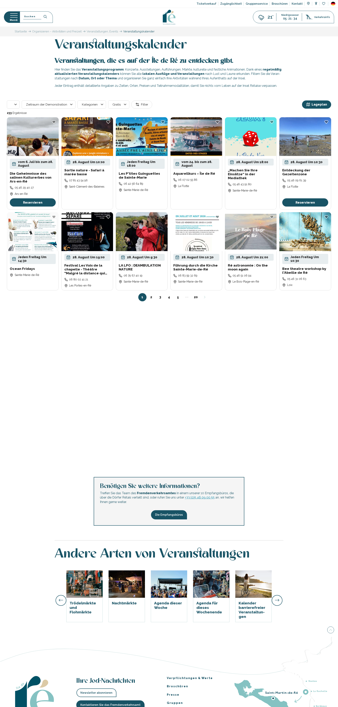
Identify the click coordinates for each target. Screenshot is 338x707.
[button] (333, 4)
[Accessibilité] (316, 3)
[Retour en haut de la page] (330, 630)
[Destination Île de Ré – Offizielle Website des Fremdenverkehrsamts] (169, 17)
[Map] (308, 4)
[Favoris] (324, 3)
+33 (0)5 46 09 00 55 (200, 497)
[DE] (333, 4)
